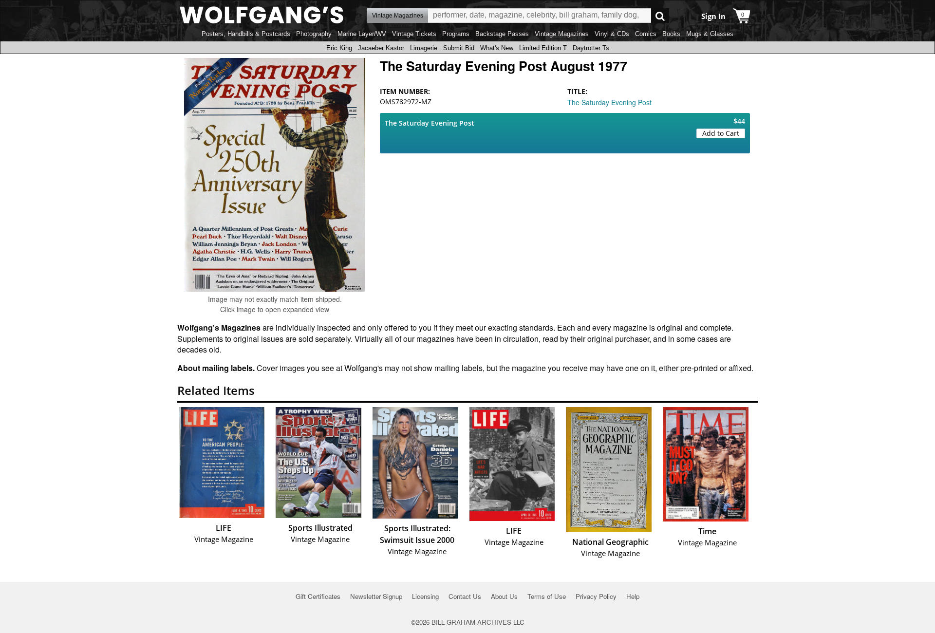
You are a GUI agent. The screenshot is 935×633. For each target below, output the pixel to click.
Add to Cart (720, 133)
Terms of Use (546, 596)
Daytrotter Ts (591, 48)
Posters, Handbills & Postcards (246, 33)
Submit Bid (458, 48)
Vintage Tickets (414, 33)
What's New (496, 48)
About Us (504, 596)
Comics (645, 33)
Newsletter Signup (376, 596)
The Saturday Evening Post (609, 102)
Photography (314, 33)
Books (671, 33)
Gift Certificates (318, 596)
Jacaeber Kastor (381, 48)
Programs (455, 33)
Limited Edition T (543, 48)
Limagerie (423, 48)
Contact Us (465, 596)
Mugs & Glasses (709, 33)
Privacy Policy (596, 596)
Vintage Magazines (562, 33)
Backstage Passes (502, 33)
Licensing (425, 596)
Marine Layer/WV (361, 33)
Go (660, 15)
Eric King (339, 48)
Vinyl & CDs (612, 33)
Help (632, 596)
